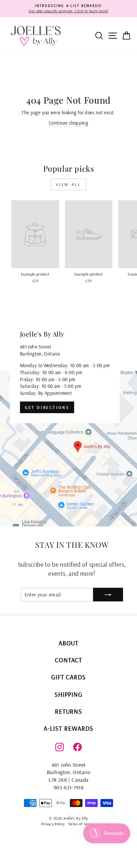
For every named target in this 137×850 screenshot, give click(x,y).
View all (68, 184)
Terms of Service (82, 823)
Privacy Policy (53, 823)
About (69, 643)
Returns (68, 711)
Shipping (69, 694)
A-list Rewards (68, 728)
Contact (68, 660)
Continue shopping (68, 123)
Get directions (47, 407)
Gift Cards (68, 677)
